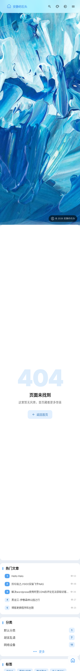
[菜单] (73, 6)
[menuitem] (65, 6)
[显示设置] (58, 6)
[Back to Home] (73, 660)
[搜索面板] (50, 6)
